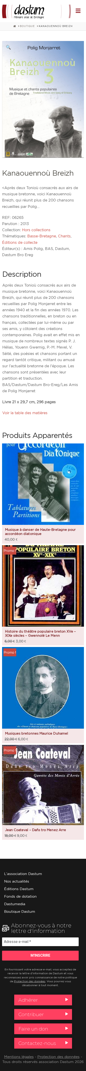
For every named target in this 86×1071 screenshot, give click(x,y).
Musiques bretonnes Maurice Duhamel (36, 733)
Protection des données (29, 981)
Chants (64, 236)
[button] (78, 10)
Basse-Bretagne (41, 236)
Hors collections (36, 230)
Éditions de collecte (19, 242)
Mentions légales (19, 1057)
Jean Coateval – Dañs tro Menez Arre (35, 830)
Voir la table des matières (24, 413)
